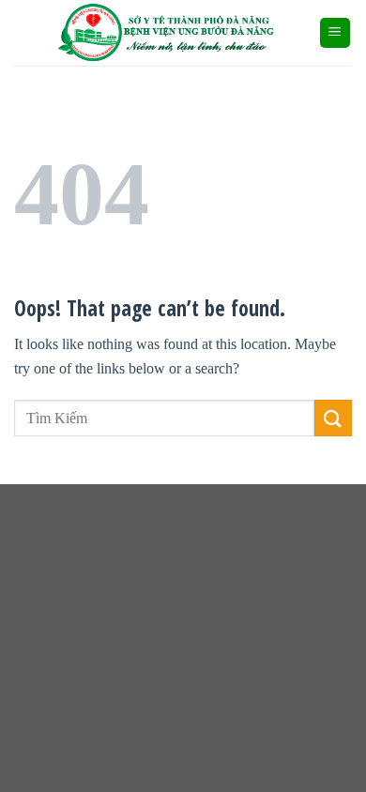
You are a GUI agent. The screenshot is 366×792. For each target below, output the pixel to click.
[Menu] (335, 33)
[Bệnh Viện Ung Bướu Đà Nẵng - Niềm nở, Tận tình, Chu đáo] (166, 33)
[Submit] (333, 418)
